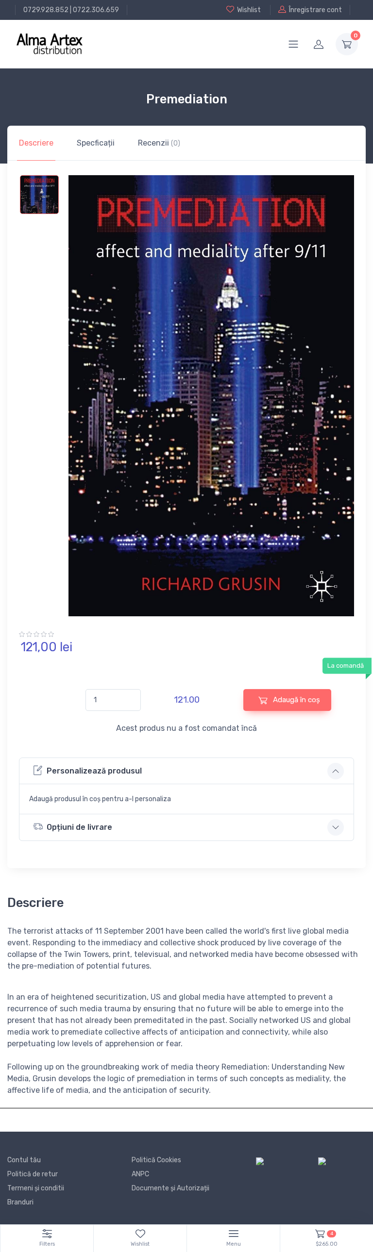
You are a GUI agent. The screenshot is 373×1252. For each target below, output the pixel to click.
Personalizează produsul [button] (94, 770)
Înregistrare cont (315, 10)
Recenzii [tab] (159, 143)
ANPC (140, 1174)
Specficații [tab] (96, 143)
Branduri (20, 1202)
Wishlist (249, 10)
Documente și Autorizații (170, 1188)
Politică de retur (32, 1174)
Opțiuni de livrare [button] (79, 827)
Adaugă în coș (295, 699)
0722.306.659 (96, 10)
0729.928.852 (45, 10)
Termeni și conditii (35, 1188)
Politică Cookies (156, 1160)
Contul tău (24, 1160)
